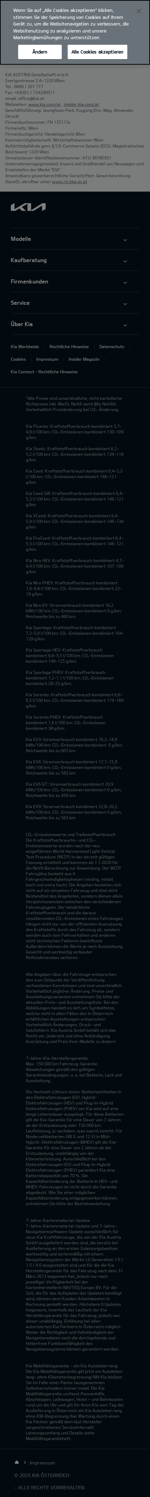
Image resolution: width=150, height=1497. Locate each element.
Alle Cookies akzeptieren (97, 52)
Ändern (40, 52)
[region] (75, 32)
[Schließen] (139, 11)
